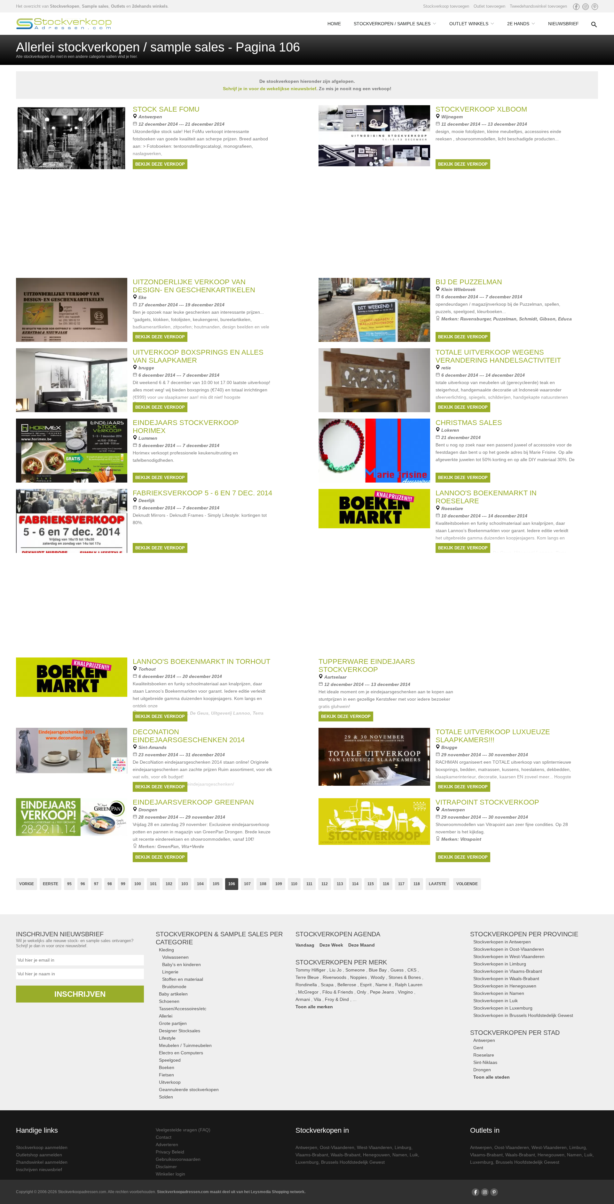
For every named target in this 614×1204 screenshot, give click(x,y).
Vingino (405, 992)
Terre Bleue (307, 977)
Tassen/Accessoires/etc (182, 1008)
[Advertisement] (307, 604)
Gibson (547, 318)
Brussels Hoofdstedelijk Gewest (353, 1162)
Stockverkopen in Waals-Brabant (506, 978)
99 (123, 884)
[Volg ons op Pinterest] (595, 7)
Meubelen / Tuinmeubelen (185, 1045)
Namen (399, 1154)
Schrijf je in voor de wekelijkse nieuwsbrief (269, 88)
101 (153, 884)
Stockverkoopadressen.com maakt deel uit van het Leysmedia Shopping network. (231, 1192)
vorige (26, 884)
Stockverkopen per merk (341, 962)
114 (355, 884)
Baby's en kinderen (181, 964)
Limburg (403, 1147)
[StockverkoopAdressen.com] (64, 23)
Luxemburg (307, 1162)
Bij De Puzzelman (469, 282)
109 (278, 884)
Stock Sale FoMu (166, 109)
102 (169, 884)
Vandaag (304, 945)
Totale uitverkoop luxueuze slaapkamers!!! (493, 736)
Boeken (166, 1067)
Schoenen (169, 1001)
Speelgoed (170, 1060)
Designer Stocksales (179, 1030)
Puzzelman (504, 318)
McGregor (308, 992)
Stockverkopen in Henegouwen (504, 985)
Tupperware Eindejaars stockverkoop (367, 665)
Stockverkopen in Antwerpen (502, 941)
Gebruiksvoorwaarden (178, 1159)
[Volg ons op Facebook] (576, 7)
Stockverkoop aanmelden (41, 1147)
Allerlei (165, 1016)
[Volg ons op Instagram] (585, 7)
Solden (166, 1096)
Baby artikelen (173, 993)
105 (216, 884)
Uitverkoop (170, 1082)
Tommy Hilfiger (310, 969)
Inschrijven (80, 994)
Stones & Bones (405, 977)
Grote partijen (173, 1023)
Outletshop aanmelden (39, 1154)
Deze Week (331, 945)
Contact (163, 1137)
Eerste (50, 884)
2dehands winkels (150, 6)
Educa (565, 318)
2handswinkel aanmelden (41, 1162)
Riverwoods (334, 977)
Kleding (166, 949)
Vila (317, 999)
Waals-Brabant (345, 1154)
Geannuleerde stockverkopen (189, 1089)
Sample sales (95, 6)
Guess (397, 969)
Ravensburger (475, 318)
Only (361, 992)
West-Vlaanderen (374, 1147)
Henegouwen (376, 1154)
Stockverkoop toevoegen (446, 6)
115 (370, 884)
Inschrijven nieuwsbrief (39, 1169)
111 (309, 884)
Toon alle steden (491, 1077)
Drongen (482, 1069)
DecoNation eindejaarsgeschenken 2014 (189, 736)
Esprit (366, 984)
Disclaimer (166, 1166)
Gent (478, 1047)
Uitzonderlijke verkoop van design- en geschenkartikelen (194, 286)
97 (96, 884)
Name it (383, 984)
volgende (467, 884)
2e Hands (518, 23)
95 (69, 884)
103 (184, 884)
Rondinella (306, 984)
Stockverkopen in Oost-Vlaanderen (508, 949)
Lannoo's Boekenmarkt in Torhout (201, 661)
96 (83, 884)
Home (334, 23)
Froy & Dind (337, 999)
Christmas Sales (469, 423)
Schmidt (528, 318)
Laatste (437, 884)
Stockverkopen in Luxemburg (502, 1008)
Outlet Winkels (468, 23)
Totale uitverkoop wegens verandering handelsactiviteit (498, 356)
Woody (378, 977)
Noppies (358, 977)
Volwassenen (175, 957)
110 (294, 884)
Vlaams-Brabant (311, 1154)
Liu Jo (335, 969)
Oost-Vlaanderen (337, 1147)
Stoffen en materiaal (182, 979)
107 (247, 884)
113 (340, 884)
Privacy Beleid (170, 1151)
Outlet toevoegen (489, 6)
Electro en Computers (181, 1052)
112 (324, 884)
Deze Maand (361, 945)
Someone (355, 969)
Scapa (327, 984)
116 (386, 884)
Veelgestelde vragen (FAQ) (183, 1129)
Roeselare (483, 1055)
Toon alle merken (314, 1006)
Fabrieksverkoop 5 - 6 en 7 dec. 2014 (202, 493)
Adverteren (167, 1144)
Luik (414, 1154)
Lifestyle (167, 1038)
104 (200, 884)
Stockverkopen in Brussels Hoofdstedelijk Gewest (523, 1015)
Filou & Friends (337, 992)
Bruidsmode (174, 986)
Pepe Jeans (382, 992)
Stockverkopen (64, 6)
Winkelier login (170, 1173)
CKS (411, 969)
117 (401, 884)
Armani (302, 999)
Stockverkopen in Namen (498, 993)
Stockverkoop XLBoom (481, 109)
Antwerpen (484, 1040)
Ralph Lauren (408, 984)
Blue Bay (378, 969)
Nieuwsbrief (563, 23)
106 (231, 884)
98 (109, 884)
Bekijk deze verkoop (160, 164)
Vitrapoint (470, 839)
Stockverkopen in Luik (495, 1000)
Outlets (118, 6)
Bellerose (346, 984)
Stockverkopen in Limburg (499, 963)
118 (416, 884)
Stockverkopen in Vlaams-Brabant (507, 971)
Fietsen (166, 1074)
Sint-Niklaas (485, 1062)
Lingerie (170, 971)
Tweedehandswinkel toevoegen (538, 6)
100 (137, 884)
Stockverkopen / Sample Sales (392, 23)
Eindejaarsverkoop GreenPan (193, 802)
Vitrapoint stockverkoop (487, 802)
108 (263, 884)
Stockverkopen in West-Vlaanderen (509, 956)
